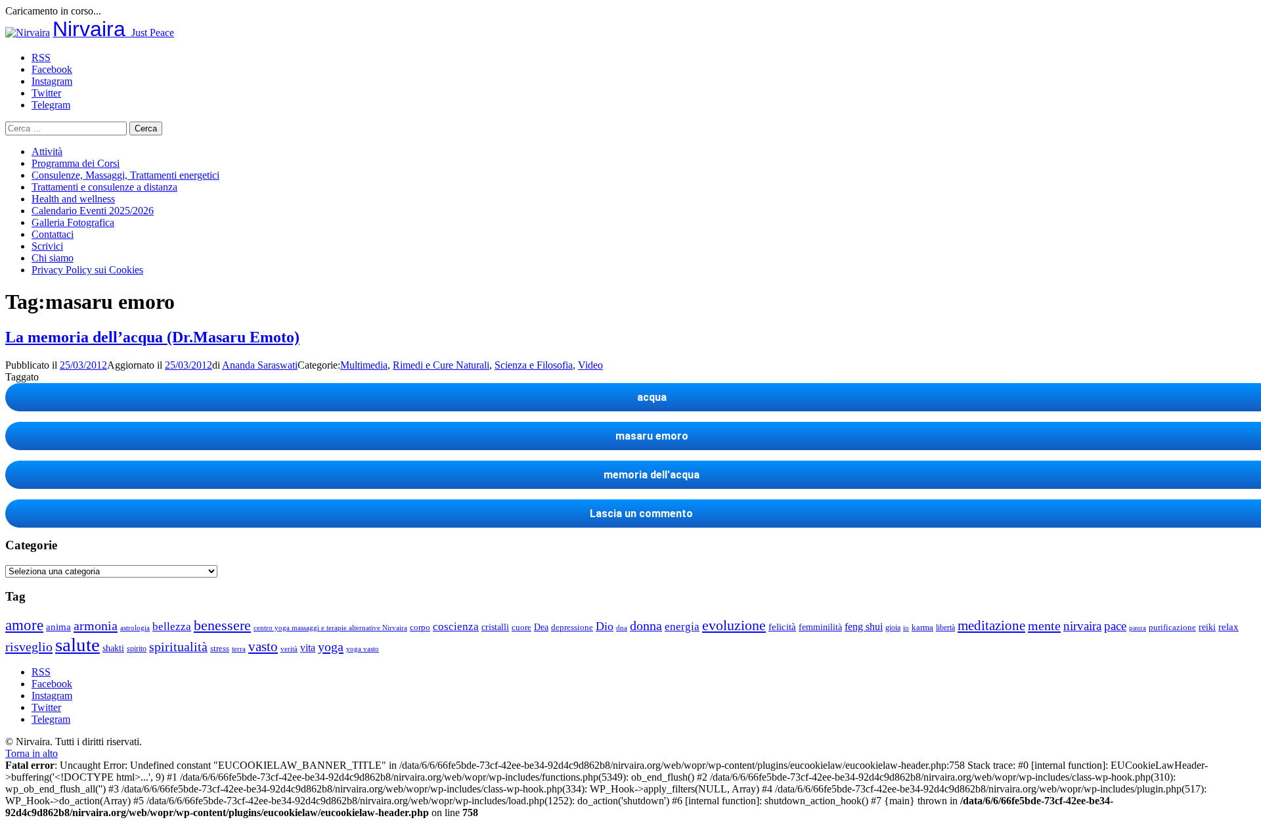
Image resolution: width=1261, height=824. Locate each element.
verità (289, 648)
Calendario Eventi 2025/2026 (93, 210)
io (906, 627)
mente (1044, 625)
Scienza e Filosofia (534, 365)
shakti (113, 648)
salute (77, 644)
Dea (541, 627)
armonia (96, 625)
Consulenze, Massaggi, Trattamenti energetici (125, 175)
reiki (1207, 627)
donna (646, 626)
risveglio (29, 646)
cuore (521, 627)
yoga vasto (362, 648)
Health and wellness (73, 198)
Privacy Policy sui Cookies (87, 269)
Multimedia (363, 365)
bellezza (171, 626)
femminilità (820, 627)
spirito (136, 648)
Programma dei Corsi (76, 163)
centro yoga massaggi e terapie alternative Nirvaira (330, 627)
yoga (330, 646)
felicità (782, 626)
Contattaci (53, 234)
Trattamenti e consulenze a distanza (104, 187)
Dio (604, 626)
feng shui (864, 626)
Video (590, 365)
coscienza (456, 626)
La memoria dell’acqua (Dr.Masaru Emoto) (152, 337)
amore (24, 624)
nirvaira (1082, 626)
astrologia (135, 627)
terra (239, 648)
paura (1137, 627)
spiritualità (178, 646)
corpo (420, 627)
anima (58, 627)
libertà (945, 627)
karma (922, 627)
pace (1115, 626)
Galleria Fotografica (73, 222)
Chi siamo (53, 257)
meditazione (991, 625)
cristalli (495, 627)
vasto (263, 646)
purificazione (1172, 627)
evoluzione (734, 625)
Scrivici (47, 246)
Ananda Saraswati (260, 365)
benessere (222, 625)
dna (621, 627)
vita (307, 648)
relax (1228, 626)
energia (682, 626)
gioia (892, 627)
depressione (572, 627)
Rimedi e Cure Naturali (441, 365)
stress (219, 648)
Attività (47, 151)
